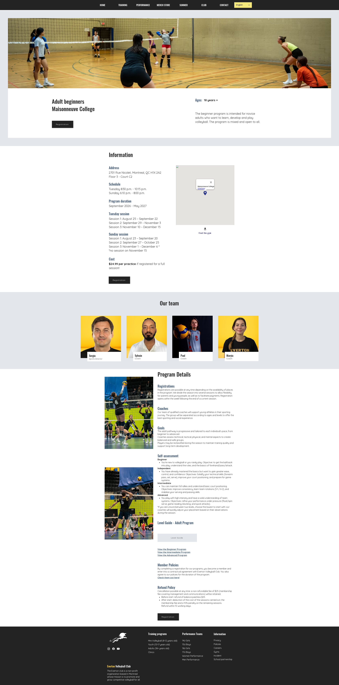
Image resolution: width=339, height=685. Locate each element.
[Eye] (118, 637)
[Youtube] (118, 648)
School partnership (223, 659)
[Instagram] (108, 648)
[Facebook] (113, 648)
